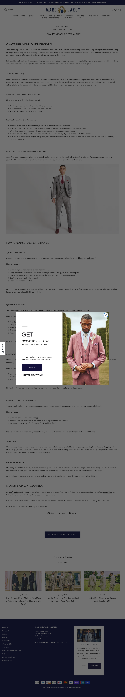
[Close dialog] (106, 315)
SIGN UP (32, 367)
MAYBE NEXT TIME (33, 375)
